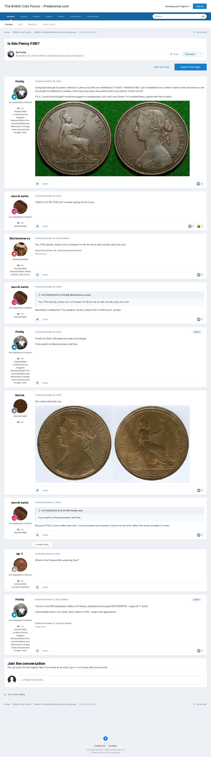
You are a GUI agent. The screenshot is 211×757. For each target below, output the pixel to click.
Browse (11, 16)
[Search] (203, 16)
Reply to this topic (190, 67)
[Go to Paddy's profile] (10, 54)
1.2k (21, 581)
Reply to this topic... (34, 679)
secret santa (19, 196)
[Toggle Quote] (39, 295)
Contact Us (99, 745)
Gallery (61, 16)
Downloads (75, 16)
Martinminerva (20, 238)
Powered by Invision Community (105, 752)
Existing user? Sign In (177, 6)
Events (49, 16)
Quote (45, 183)
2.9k (21, 223)
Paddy (22, 52)
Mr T (20, 554)
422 (21, 422)
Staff (20, 24)
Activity (23, 16)
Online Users (49, 24)
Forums (9, 24)
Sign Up (199, 6)
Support (36, 16)
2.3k (21, 108)
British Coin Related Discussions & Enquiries (61, 55)
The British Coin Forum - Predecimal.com (36, 6)
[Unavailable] (112, 138)
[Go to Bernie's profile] (20, 406)
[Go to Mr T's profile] (20, 565)
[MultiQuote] (37, 184)
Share (175, 54)
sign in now (75, 667)
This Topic (191, 16)
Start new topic (161, 67)
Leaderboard (93, 16)
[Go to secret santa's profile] (20, 207)
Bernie (19, 395)
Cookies (112, 745)
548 (21, 265)
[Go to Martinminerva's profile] (20, 249)
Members (32, 24)
